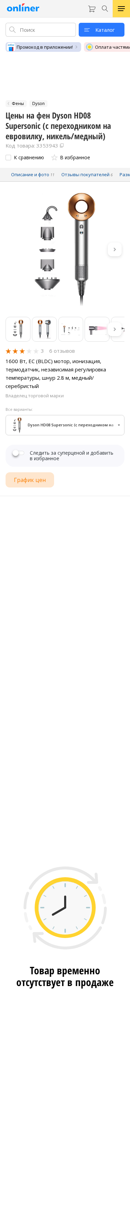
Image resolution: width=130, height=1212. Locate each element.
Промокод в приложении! (45, 47)
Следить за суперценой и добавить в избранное (71, 455)
